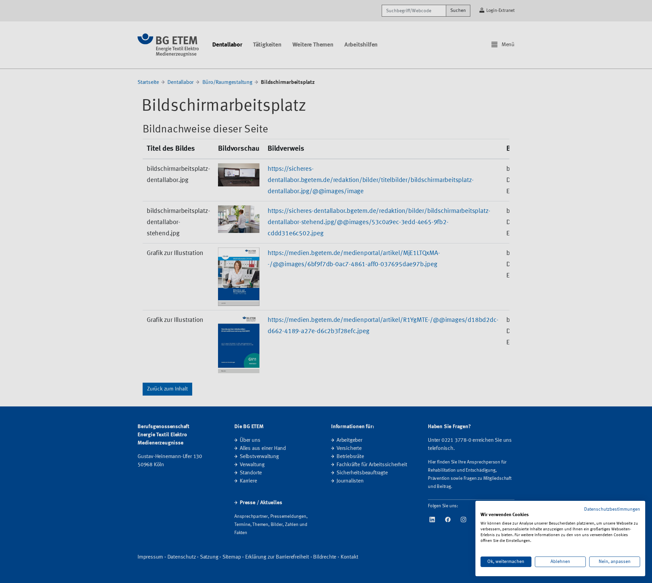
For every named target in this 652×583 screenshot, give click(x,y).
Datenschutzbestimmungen (612, 509)
